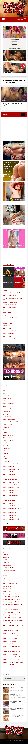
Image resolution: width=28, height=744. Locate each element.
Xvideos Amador (7, 586)
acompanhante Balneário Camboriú (13, 662)
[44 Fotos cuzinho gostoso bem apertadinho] (6, 711)
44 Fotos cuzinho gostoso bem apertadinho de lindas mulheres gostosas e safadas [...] (17, 711)
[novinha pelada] (14, 533)
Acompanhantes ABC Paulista (11, 464)
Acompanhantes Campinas (10, 403)
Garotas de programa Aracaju (11, 594)
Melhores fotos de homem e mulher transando (17, 716)
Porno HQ (5, 578)
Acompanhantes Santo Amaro (11, 469)
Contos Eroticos (7, 580)
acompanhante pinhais (9, 641)
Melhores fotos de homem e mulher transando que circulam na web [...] (17, 718)
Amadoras (4, 100)
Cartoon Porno (7, 461)
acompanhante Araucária (10, 654)
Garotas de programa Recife (11, 596)
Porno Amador (7, 437)
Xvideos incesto (7, 401)
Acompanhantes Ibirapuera (10, 495)
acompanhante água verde (10, 630)
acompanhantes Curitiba (10, 628)
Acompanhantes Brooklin (10, 477)
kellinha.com (6, 325)
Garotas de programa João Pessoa (12, 604)
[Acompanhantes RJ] (19, 267)
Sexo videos (6, 395)
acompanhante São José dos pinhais (13, 643)
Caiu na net (6, 385)
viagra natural (7, 409)
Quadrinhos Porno (8, 440)
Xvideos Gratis (7, 588)
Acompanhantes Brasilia (9, 331)
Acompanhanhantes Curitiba (11, 422)
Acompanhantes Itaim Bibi (10, 500)
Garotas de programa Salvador (11, 612)
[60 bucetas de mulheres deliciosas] (6, 704)
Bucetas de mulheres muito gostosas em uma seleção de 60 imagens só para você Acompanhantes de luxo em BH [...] (17, 704)
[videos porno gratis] (8, 278)
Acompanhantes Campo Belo (11, 487)
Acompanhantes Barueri (9, 471)
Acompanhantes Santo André (11, 506)
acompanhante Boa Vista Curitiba (12, 646)
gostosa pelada (7, 312)
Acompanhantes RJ (8, 567)
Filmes (5, 290)
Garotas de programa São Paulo (12, 617)
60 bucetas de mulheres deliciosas (15, 702)
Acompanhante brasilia (9, 622)
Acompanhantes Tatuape (10, 466)
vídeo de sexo (7, 411)
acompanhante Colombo (10, 638)
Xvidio (4, 406)
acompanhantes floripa (9, 304)
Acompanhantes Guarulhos (10, 492)
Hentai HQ (6, 427)
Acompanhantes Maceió (9, 607)
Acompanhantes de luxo (9, 307)
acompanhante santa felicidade (12, 636)
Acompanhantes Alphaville (10, 503)
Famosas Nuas (7, 453)
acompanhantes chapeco (10, 302)
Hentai (5, 432)
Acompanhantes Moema (9, 474)
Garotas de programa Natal (10, 609)
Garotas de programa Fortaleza (11, 599)
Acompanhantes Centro (9, 512)
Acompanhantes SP (8, 336)
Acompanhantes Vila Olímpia (11, 479)
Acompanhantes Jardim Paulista (12, 485)
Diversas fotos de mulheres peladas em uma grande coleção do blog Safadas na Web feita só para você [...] (17, 690)
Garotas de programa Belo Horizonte (13, 620)
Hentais (5, 458)
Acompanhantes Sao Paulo (10, 583)
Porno (4, 390)
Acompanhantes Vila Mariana (11, 482)
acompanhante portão (9, 633)
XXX (4, 393)
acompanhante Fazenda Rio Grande (13, 657)
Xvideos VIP (6, 562)
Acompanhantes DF (8, 333)
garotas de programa (9, 570)
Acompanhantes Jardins (9, 498)
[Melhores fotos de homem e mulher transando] (6, 718)
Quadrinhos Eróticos (8, 435)
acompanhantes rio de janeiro (11, 339)
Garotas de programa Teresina (11, 601)
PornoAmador (7, 573)
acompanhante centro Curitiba (11, 651)
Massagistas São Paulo (9, 419)
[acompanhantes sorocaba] (14, 206)
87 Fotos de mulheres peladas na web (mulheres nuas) (17, 688)
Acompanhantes (7, 328)
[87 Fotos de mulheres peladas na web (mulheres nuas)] (6, 690)
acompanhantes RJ (8, 323)
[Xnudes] (14, 540)
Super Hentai (6, 456)
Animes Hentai (7, 416)
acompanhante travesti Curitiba (11, 659)
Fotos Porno (6, 443)
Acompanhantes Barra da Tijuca (12, 517)
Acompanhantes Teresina (10, 295)
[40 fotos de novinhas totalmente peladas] (6, 697)
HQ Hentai (6, 450)
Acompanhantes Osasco (9, 515)
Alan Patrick (20, 742)
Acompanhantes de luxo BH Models (13, 293)
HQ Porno (5, 445)
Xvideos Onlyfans (8, 424)
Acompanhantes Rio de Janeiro (11, 318)
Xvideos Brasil (7, 398)
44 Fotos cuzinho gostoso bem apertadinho (17, 709)
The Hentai (6, 310)
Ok (23, 114)
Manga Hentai (7, 448)
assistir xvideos (7, 565)
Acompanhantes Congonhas (11, 490)
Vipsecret (5, 315)
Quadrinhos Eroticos (8, 429)
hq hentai (5, 414)
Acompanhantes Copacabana (11, 519)
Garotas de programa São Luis (11, 615)
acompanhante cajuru (9, 649)
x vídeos (5, 320)
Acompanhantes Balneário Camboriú (13, 625)
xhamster (5, 388)
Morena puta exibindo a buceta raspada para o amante (12, 104)
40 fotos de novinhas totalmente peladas (15, 695)
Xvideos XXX (6, 557)
